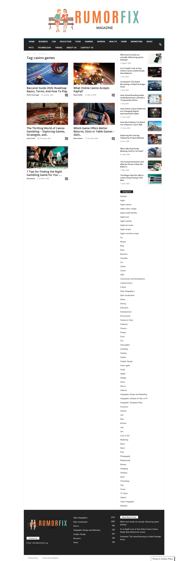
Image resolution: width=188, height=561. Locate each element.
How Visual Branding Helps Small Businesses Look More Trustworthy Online (132, 97)
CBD (122, 275)
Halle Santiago (33, 95)
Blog (122, 246)
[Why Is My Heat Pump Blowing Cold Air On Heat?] (155, 152)
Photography (125, 456)
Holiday (123, 378)
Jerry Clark (31, 138)
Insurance (124, 407)
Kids (122, 419)
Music (150, 41)
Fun (121, 341)
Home (32, 41)
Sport (122, 477)
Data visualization (127, 295)
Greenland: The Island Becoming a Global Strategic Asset (132, 84)
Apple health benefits (128, 213)
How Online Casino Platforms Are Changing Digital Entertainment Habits (133, 111)
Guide (122, 370)
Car (54, 41)
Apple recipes (125, 229)
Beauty (123, 242)
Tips (122, 485)
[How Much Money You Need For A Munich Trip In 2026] (155, 126)
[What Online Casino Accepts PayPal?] (94, 74)
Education (65, 41)
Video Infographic (127, 502)
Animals (123, 196)
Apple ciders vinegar (128, 209)
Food (78, 41)
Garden (101, 41)
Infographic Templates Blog (131, 403)
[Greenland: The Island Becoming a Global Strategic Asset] (155, 85)
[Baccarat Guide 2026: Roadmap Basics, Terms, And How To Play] (47, 74)
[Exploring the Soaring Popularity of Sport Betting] (155, 139)
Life (121, 431)
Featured (123, 324)
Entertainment (125, 312)
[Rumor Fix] (94, 19)
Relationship (125, 460)
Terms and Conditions (50, 558)
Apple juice (124, 217)
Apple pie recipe (126, 225)
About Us (72, 47)
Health (113, 41)
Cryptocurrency (126, 283)
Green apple (125, 365)
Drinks (122, 299)
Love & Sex (125, 436)
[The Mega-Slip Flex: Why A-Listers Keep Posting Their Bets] (155, 179)
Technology (44, 47)
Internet (123, 411)
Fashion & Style (126, 320)
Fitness (123, 332)
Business (43, 41)
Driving (123, 304)
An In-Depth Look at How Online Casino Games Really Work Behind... (132, 70)
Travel (58, 47)
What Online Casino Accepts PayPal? (91, 89)
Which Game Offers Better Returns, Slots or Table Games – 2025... (94, 131)
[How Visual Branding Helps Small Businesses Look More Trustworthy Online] (155, 99)
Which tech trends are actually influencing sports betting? (131, 57)
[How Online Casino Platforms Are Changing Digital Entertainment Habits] (155, 112)
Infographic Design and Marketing (133, 394)
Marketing (136, 41)
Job (121, 415)
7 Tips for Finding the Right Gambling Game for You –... (44, 173)
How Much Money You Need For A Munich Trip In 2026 (132, 123)
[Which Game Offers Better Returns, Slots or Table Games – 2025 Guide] (94, 114)
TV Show (124, 493)
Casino (123, 271)
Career (123, 266)
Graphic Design (126, 361)
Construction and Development (132, 279)
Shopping (124, 469)
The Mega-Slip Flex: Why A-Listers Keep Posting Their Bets (132, 177)
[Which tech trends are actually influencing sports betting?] (155, 59)
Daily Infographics (127, 291)
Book (122, 250)
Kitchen (123, 423)
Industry (123, 390)
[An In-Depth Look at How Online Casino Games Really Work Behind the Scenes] (155, 72)
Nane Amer (78, 95)
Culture (123, 287)
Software (123, 473)
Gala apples (125, 345)
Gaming (89, 41)
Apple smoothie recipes (129, 233)
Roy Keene (31, 178)
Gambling (124, 349)
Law (121, 427)
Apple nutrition (126, 221)
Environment (125, 316)
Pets (31, 47)
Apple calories (126, 205)
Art (121, 238)
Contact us (87, 47)
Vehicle (123, 497)
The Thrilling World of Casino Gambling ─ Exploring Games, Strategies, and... (46, 131)
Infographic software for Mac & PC (134, 398)
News (122, 448)
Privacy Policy (33, 558)
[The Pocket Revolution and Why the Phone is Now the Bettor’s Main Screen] (155, 166)
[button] (160, 45)
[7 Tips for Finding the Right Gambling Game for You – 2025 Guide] (47, 157)
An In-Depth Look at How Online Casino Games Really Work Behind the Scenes (139, 530)
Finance (123, 328)
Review (123, 464)
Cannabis (124, 258)
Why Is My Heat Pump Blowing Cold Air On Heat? (131, 149)
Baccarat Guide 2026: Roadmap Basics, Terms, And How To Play (47, 89)
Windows (123, 506)
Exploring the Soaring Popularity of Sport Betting (132, 136)
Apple (122, 200)
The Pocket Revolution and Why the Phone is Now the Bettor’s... (132, 164)
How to (123, 386)
